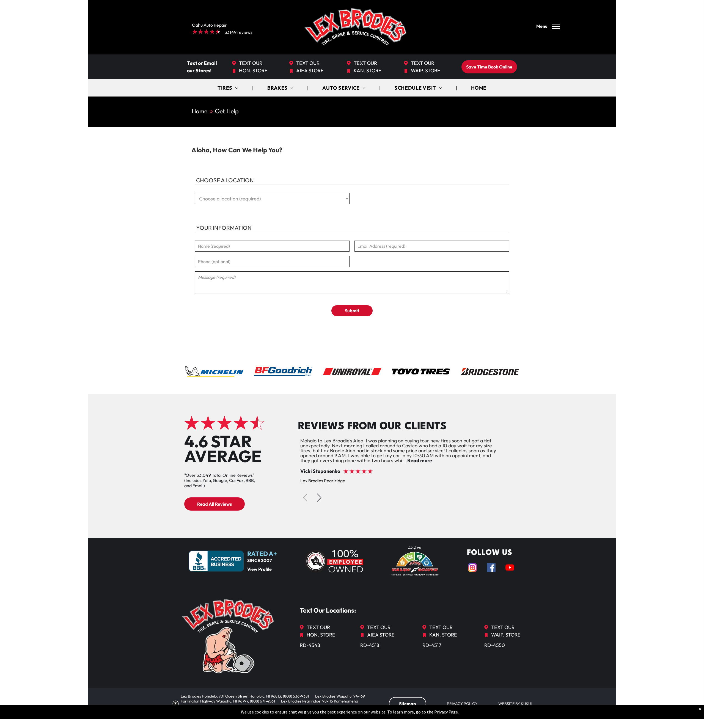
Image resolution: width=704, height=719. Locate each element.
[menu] (556, 26)
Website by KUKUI (515, 703)
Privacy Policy (462, 703)
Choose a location (225, 180)
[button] (319, 498)
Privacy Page (446, 712)
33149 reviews (238, 32)
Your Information (224, 227)
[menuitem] (228, 88)
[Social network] (472, 568)
